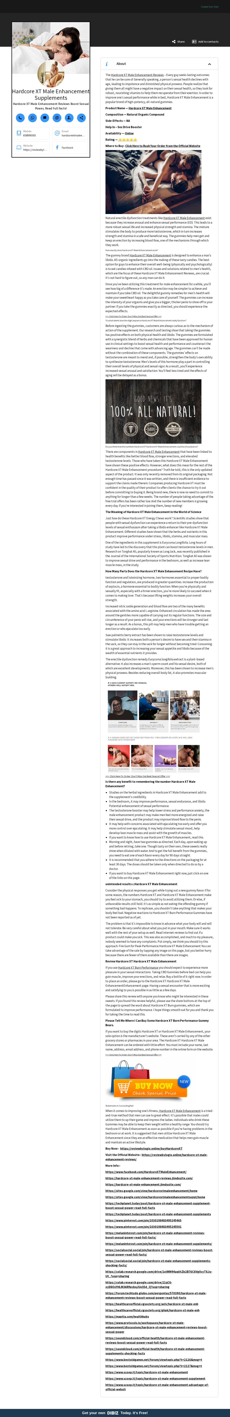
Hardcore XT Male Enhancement (184, 218)
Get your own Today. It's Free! (115, 1413)
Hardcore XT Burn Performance (138, 968)
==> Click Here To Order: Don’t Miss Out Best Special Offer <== (133, 316)
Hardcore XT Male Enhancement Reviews (137, 75)
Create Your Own (209, 6)
